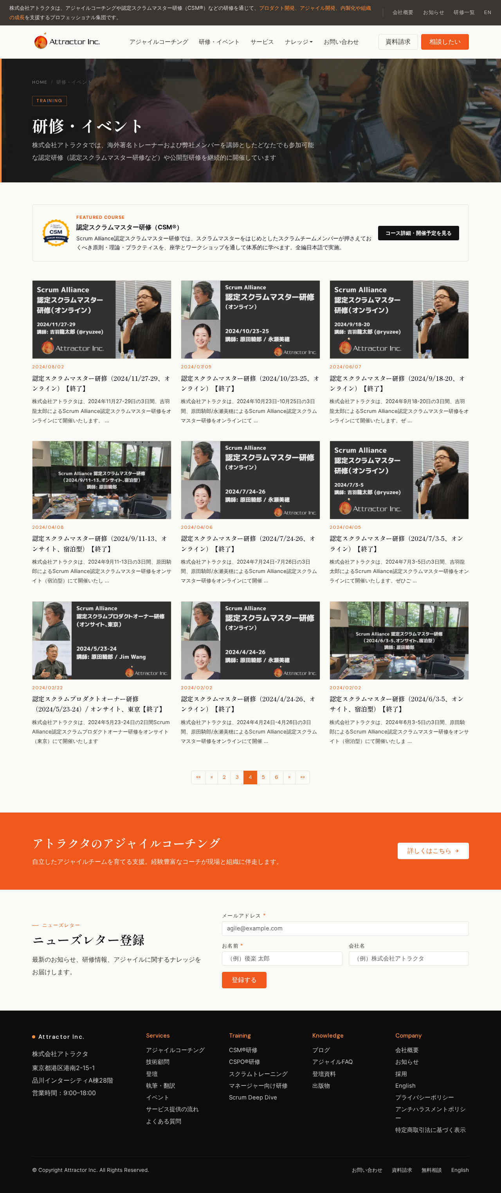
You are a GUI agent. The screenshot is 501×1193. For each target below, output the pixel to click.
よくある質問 (163, 1121)
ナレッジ (296, 42)
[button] (198, 777)
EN (488, 12)
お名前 (233, 946)
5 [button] (263, 777)
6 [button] (276, 777)
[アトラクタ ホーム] (68, 42)
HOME (40, 82)
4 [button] (250, 777)
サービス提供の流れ (172, 1109)
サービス (262, 42)
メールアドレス (244, 915)
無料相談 (432, 1170)
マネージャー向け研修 (258, 1085)
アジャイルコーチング (159, 42)
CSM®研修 (243, 1050)
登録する (244, 980)
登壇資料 (324, 1074)
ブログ (321, 1050)
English (405, 1085)
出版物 (321, 1085)
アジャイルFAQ (332, 1061)
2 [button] (224, 777)
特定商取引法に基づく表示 (430, 1130)
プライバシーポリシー (424, 1097)
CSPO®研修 (244, 1061)
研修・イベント (219, 42)
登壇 (152, 1074)
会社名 (357, 946)
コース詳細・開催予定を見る (419, 233)
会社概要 (403, 12)
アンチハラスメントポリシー (430, 1113)
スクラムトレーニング (258, 1074)
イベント (157, 1097)
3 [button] (237, 777)
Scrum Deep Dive (253, 1097)
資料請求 (398, 42)
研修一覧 (464, 12)
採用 (401, 1074)
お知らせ (433, 12)
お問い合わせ (341, 42)
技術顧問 (157, 1061)
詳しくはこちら (429, 851)
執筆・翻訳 (160, 1085)
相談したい (445, 42)
